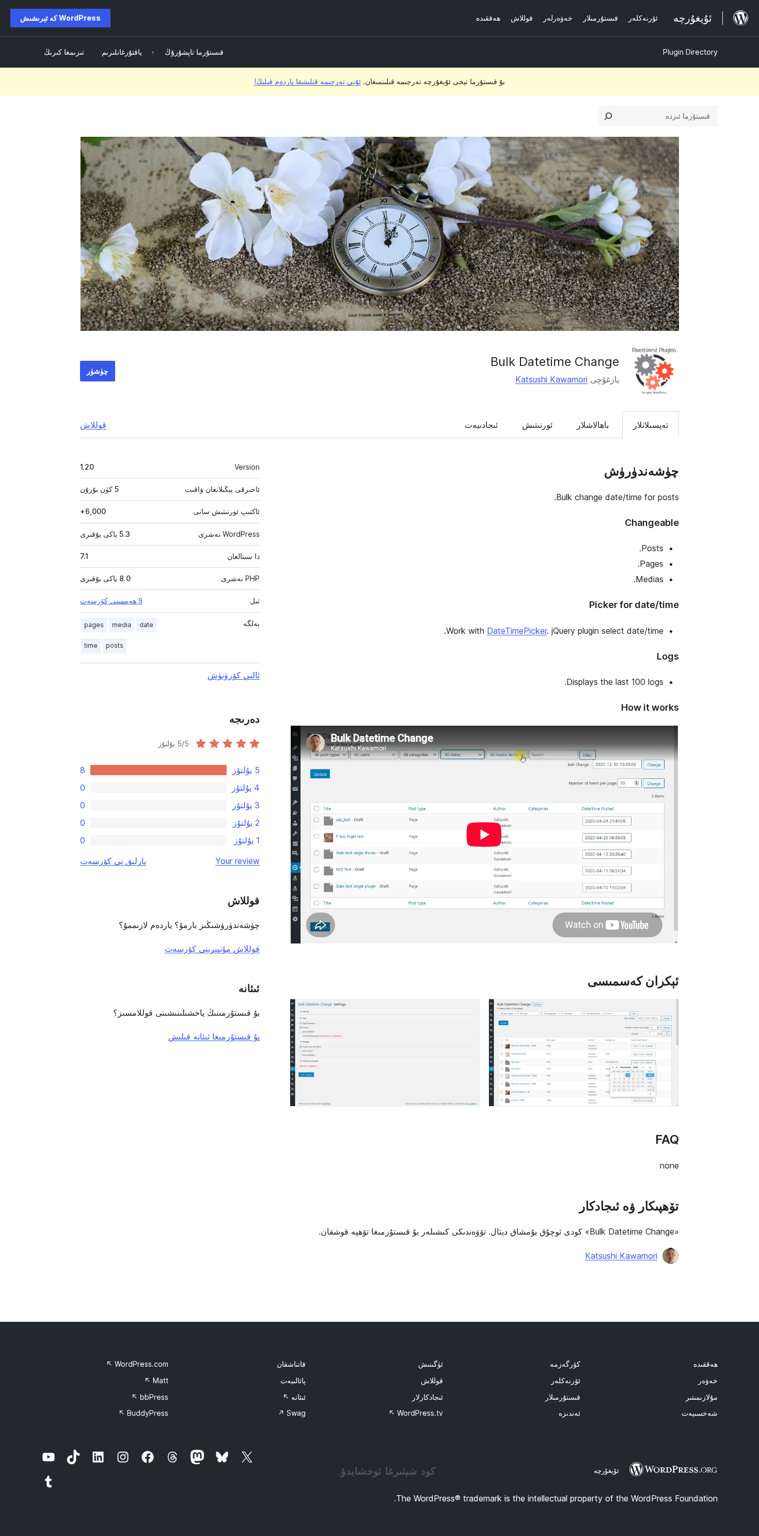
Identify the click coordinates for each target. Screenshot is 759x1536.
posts (114, 645)
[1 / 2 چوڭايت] (665, 1012)
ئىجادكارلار (427, 1397)
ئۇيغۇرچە (606, 1470)
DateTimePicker (517, 631)
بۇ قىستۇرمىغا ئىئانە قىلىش (214, 1036)
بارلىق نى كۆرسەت (113, 861)
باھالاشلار (593, 425)
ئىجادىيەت (481, 425)
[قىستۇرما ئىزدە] (608, 116)
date (146, 625)
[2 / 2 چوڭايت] (466, 1012)
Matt (156, 1380)
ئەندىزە (569, 1413)
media (121, 625)
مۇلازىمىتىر (702, 1397)
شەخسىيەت (700, 1413)
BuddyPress (143, 1413)
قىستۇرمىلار (562, 1397)
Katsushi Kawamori (551, 379)
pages (94, 625)
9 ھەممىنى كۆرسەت (111, 601)
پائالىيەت (293, 1380)
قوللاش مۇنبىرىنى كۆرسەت (212, 948)
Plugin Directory (690, 51)
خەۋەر (708, 1380)
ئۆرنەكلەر (565, 1380)
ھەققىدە (705, 1363)
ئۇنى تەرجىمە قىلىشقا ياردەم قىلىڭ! (307, 81)
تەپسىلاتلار (650, 425)
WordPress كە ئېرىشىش (60, 17)
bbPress (149, 1397)
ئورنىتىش (537, 425)
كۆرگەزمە (565, 1363)
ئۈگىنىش (430, 1363)
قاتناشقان (291, 1363)
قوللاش (93, 425)
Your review (237, 861)
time (91, 645)
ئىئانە (294, 1397)
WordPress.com (137, 1363)
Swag (292, 1413)
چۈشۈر (97, 370)
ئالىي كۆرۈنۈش (234, 675)
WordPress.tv (415, 1413)
